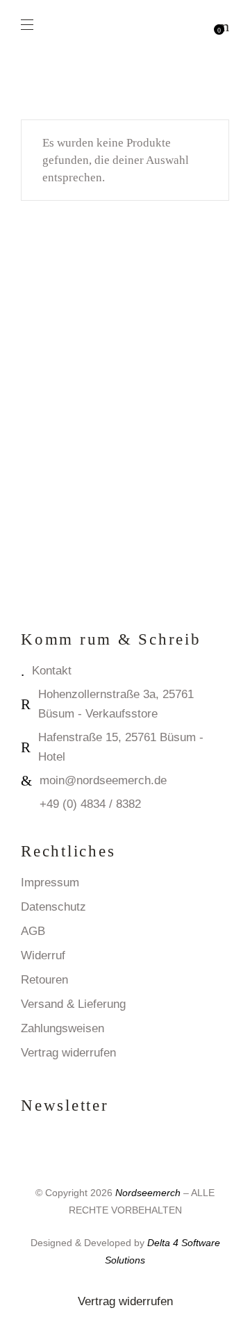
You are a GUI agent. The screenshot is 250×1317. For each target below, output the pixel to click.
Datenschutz (53, 906)
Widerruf (43, 955)
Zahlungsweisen (62, 1028)
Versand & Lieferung (73, 1004)
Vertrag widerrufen (68, 1052)
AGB (33, 931)
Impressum (50, 882)
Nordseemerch (148, 1192)
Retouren (44, 979)
